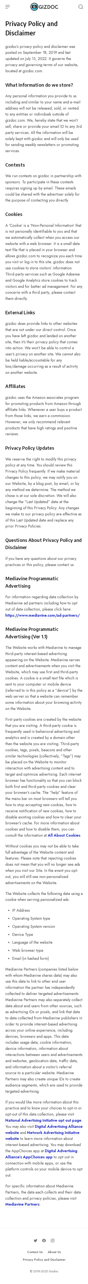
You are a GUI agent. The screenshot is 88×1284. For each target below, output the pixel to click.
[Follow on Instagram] (52, 1240)
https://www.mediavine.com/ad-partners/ (42, 615)
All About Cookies (64, 835)
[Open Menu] (7, 7)
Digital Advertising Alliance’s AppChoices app (41, 1154)
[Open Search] (80, 7)
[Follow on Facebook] (44, 1240)
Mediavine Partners (22, 1204)
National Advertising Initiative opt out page (43, 1120)
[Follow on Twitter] (35, 1240)
